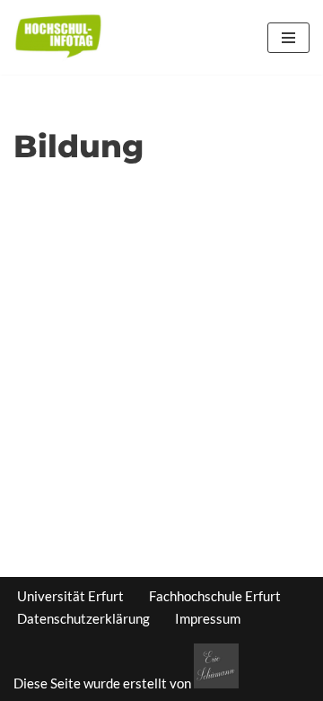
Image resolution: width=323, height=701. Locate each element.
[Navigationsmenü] (288, 37)
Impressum (207, 618)
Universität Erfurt (70, 596)
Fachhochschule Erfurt (215, 596)
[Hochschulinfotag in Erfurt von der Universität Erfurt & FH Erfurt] (58, 37)
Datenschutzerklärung (83, 618)
